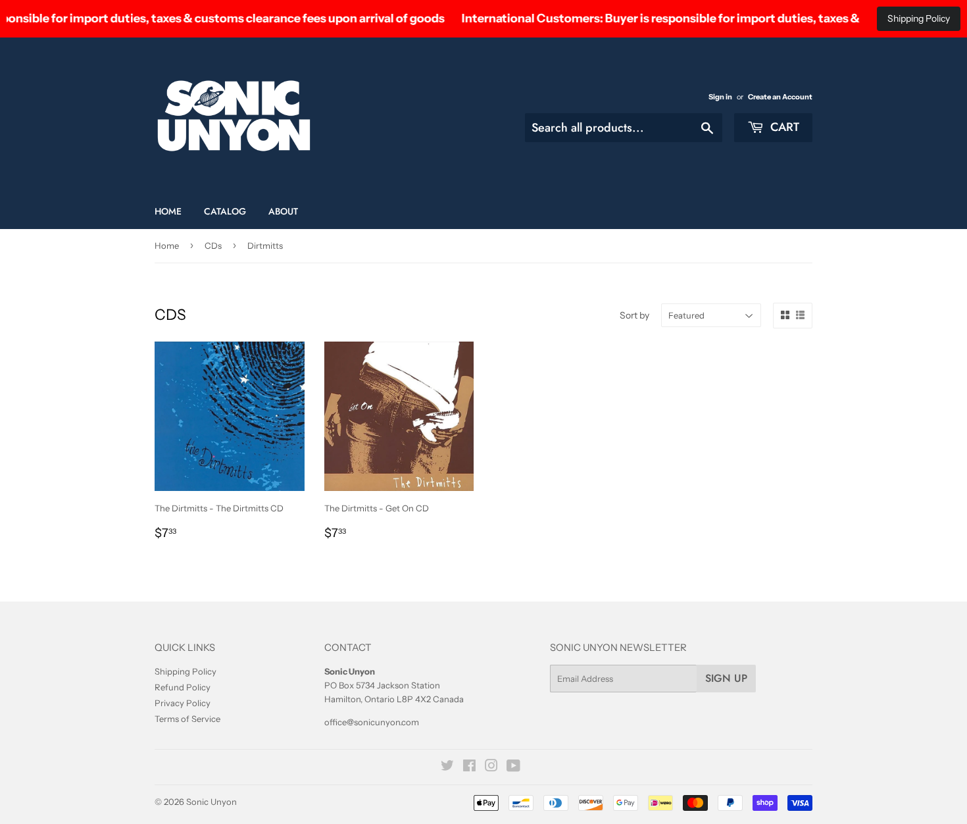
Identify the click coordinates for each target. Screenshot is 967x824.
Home (168, 211)
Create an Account (780, 96)
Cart (783, 127)
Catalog (225, 211)
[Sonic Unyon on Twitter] (447, 767)
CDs (213, 245)
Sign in (720, 96)
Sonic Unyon (211, 801)
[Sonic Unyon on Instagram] (491, 767)
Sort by (634, 315)
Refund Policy (183, 687)
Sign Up (726, 678)
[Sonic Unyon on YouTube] (513, 767)
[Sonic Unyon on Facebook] (469, 767)
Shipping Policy (918, 18)
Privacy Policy (183, 703)
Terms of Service (187, 718)
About (283, 211)
